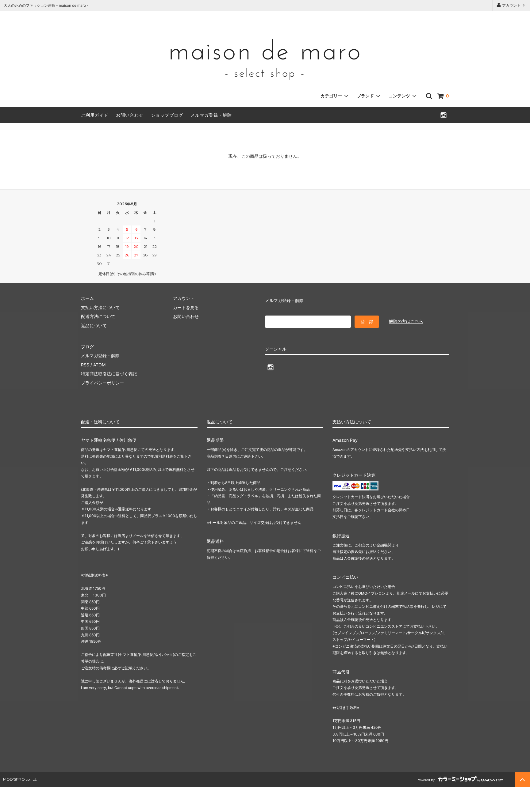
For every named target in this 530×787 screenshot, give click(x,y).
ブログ (87, 346)
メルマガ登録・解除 (211, 115)
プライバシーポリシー (102, 382)
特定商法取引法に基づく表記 (109, 373)
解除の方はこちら (406, 321)
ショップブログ (167, 115)
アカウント (511, 5)
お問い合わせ (130, 115)
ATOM (99, 364)
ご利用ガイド (95, 115)
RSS (85, 364)
